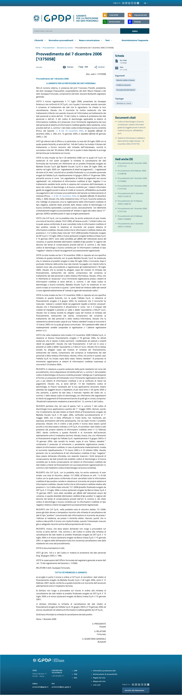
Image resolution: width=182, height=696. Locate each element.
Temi (107, 40)
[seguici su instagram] (126, 3)
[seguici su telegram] (132, 3)
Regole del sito (99, 677)
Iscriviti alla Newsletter (134, 690)
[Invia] (134, 31)
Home (37, 47)
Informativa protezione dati (104, 670)
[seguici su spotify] (138, 3)
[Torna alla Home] (66, 18)
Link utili (96, 685)
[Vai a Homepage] (49, 662)
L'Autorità (38, 40)
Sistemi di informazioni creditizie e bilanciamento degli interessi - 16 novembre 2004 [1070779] (131, 141)
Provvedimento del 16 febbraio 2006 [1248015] (130, 202)
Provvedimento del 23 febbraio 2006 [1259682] (130, 217)
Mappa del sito (99, 681)
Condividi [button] (101, 67)
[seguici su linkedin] (123, 3)
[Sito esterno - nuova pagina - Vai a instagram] (136, 684)
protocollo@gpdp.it (40, 687)
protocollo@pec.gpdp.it (61, 687)
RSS (75, 677)
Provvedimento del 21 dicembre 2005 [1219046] (130, 225)
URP (75, 670)
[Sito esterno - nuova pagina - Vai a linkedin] (133, 684)
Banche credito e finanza (125, 80)
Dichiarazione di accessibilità (105, 674)
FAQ (75, 674)
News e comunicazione (89, 40)
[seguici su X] (135, 3)
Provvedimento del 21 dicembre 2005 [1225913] (130, 195)
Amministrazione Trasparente (135, 40)
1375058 (123, 63)
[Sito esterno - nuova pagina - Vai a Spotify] (148, 684)
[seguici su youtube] (129, 3)
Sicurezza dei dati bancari (125, 90)
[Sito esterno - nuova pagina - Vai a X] (145, 684)
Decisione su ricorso (65, 47)
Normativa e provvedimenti (61, 40)
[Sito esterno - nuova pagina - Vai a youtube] (139, 684)
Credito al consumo (123, 85)
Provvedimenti (48, 47)
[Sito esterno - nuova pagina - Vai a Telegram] (142, 684)
